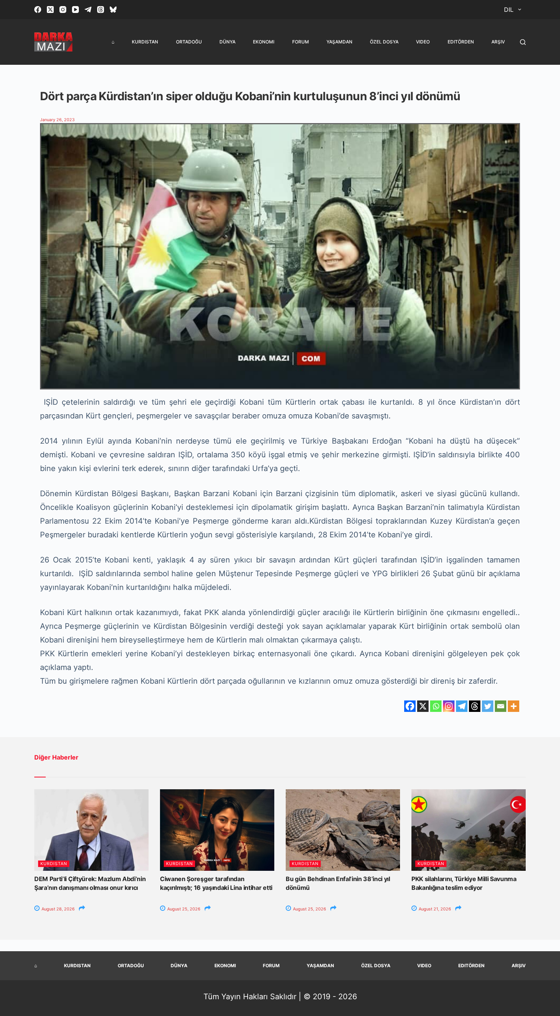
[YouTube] (75, 9)
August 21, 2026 (434, 909)
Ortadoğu (189, 42)
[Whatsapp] (436, 706)
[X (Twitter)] (50, 9)
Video (423, 42)
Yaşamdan (339, 42)
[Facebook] (37, 9)
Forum (300, 42)
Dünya (227, 42)
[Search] (523, 42)
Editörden (461, 42)
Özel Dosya (384, 42)
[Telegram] (88, 9)
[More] (513, 706)
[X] (423, 706)
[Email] (500, 706)
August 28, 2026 (57, 909)
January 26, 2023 (57, 119)
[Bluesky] (113, 9)
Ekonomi (263, 42)
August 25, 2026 (183, 909)
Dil (509, 9)
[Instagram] (62, 9)
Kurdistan (145, 42)
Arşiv (498, 42)
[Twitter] (487, 706)
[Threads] (100, 9)
